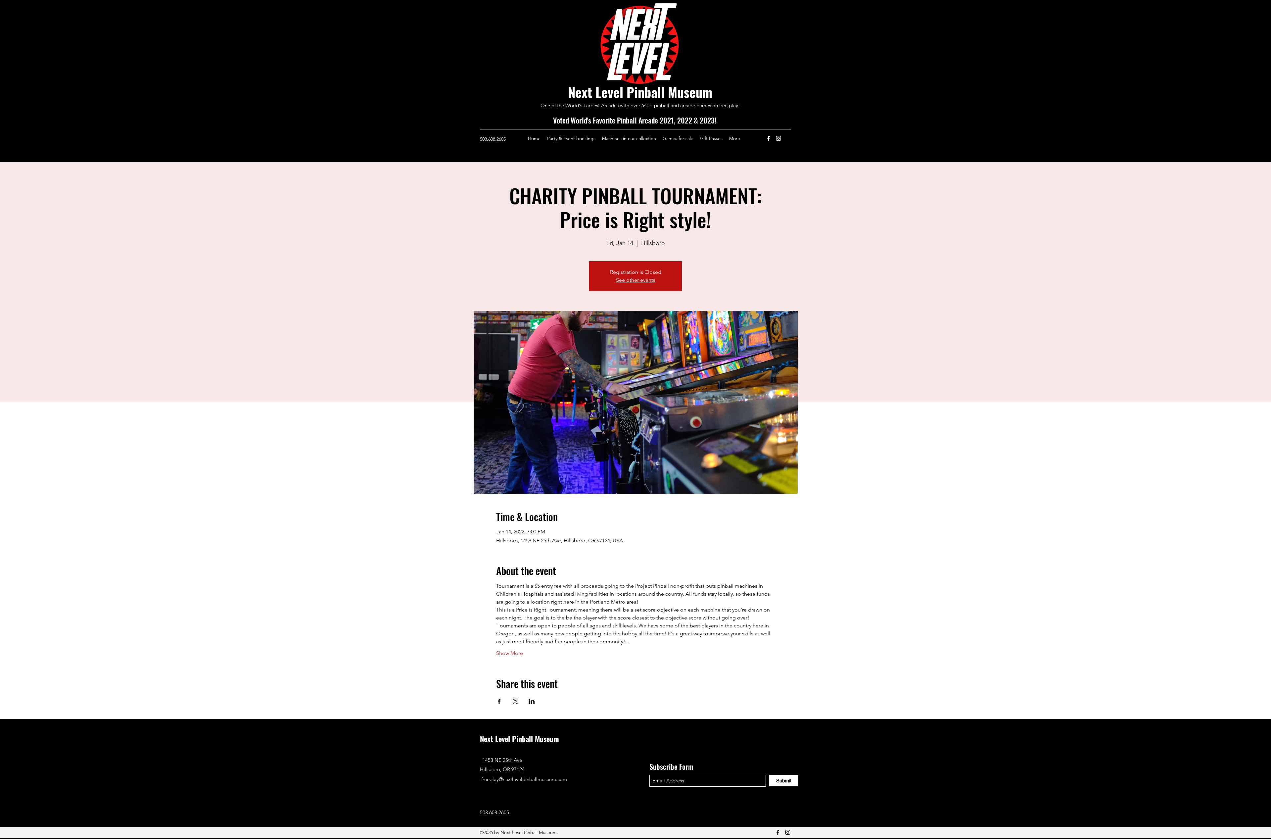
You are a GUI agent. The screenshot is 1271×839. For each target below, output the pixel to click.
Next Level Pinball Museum (640, 92)
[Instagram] (778, 138)
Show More (509, 653)
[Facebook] (768, 138)
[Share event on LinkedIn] (532, 701)
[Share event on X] (515, 701)
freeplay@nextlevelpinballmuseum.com (524, 779)
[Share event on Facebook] (499, 701)
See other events (635, 280)
